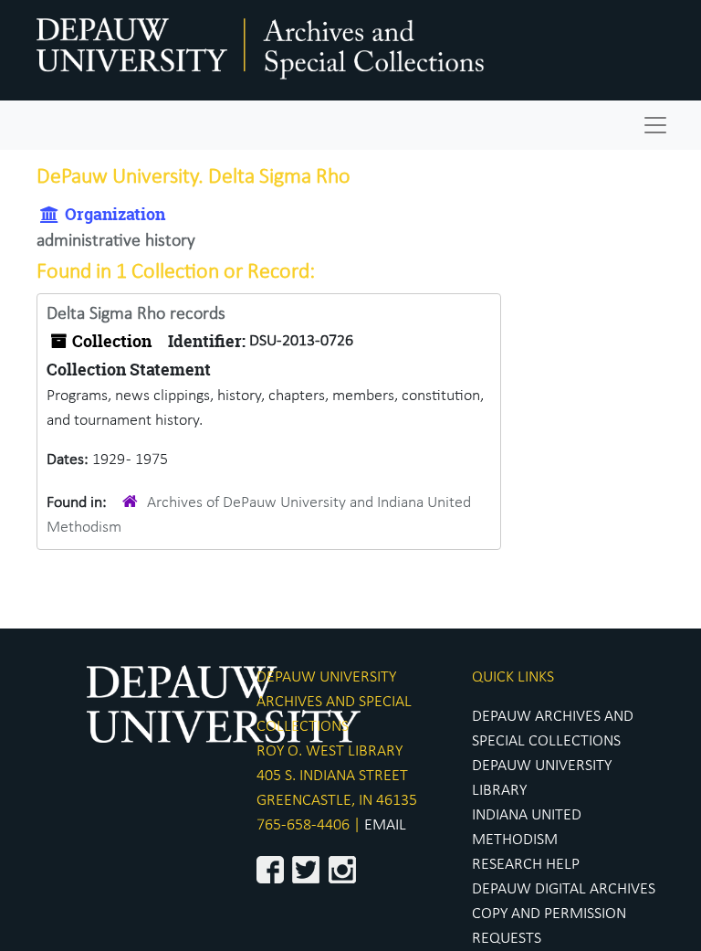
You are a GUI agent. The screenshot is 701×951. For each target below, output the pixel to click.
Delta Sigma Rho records (136, 314)
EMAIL (385, 825)
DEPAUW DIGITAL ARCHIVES (563, 889)
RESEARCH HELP (526, 864)
